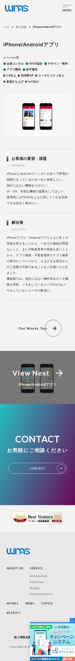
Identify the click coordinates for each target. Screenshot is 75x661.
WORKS (13, 603)
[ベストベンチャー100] (37, 518)
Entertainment (41, 594)
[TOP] (16, 8)
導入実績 (21, 27)
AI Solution (38, 576)
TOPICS (47, 603)
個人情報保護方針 (25, 637)
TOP (6, 27)
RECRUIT (13, 612)
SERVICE (36, 568)
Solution (36, 582)
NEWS (30, 603)
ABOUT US (15, 568)
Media (34, 588)
